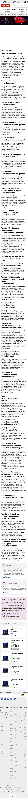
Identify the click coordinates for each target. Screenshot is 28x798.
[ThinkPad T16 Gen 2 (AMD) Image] (5, 671)
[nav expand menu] (2, 9)
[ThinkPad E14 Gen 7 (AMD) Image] (5, 632)
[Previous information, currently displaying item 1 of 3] (2, 20)
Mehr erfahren (15, 635)
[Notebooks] (10, 14)
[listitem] (13, 632)
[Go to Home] (5, 5)
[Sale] (3, 14)
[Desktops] (16, 14)
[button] (12, 796)
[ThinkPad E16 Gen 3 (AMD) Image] (5, 684)
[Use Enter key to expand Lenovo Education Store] (22, 1)
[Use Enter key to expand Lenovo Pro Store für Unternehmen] (11, 1)
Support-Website (6, 615)
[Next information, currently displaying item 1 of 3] (25, 20)
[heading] (18, 628)
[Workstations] (24, 14)
